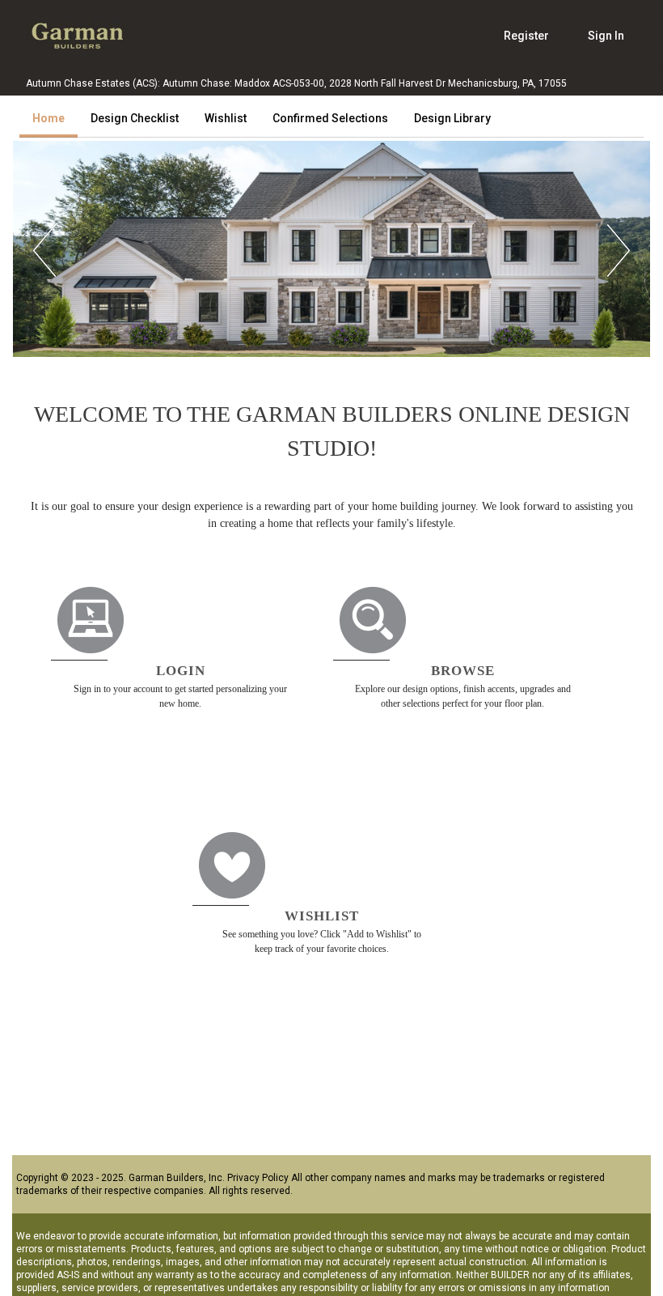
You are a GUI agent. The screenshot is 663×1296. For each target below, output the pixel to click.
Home (48, 118)
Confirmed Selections (330, 118)
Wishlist (226, 118)
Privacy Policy (258, 1177)
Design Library (452, 118)
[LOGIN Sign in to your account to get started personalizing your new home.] (192, 573)
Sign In (606, 35)
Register (526, 35)
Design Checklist (135, 118)
